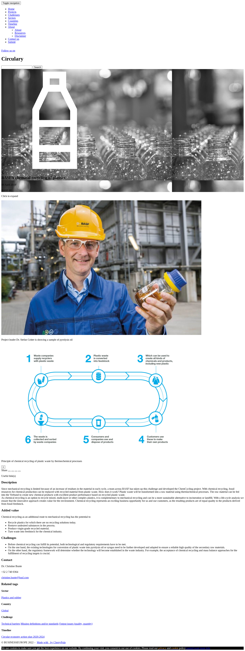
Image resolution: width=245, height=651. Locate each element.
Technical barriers (10, 623)
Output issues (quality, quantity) (75, 623)
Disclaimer (20, 36)
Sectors (12, 18)
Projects (12, 12)
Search (37, 67)
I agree (189, 648)
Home (11, 9)
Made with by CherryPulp (51, 642)
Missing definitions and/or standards (39, 623)
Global (4, 610)
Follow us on (8, 50)
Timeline (12, 24)
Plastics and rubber (11, 597)
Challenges (14, 15)
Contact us (13, 39)
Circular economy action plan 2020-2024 (22, 636)
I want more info (201, 648)
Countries (13, 21)
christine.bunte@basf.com (15, 577)
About (11, 27)
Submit (12, 42)
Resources (20, 33)
